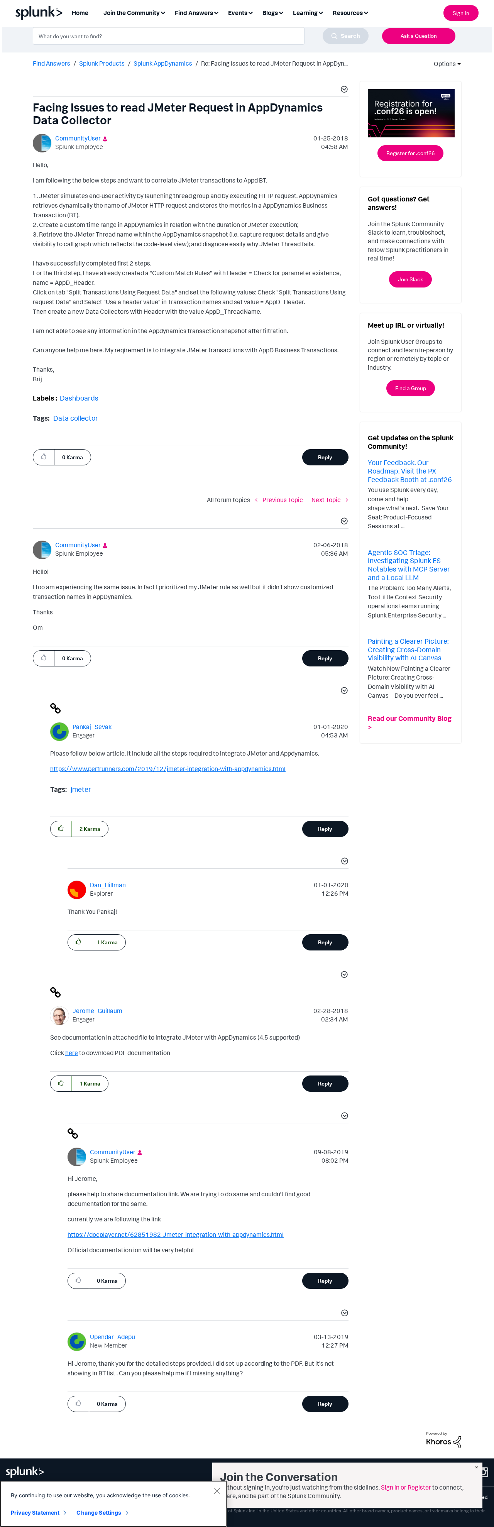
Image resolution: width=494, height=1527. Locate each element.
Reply (325, 457)
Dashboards (79, 397)
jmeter (81, 789)
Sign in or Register (406, 1487)
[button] (343, 90)
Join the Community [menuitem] (131, 13)
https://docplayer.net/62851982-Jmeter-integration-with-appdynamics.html (176, 1234)
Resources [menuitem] (348, 13)
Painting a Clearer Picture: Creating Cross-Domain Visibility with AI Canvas (408, 649)
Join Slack (410, 279)
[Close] (217, 1491)
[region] (113, 1504)
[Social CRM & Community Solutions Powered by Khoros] (443, 1439)
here (71, 1053)
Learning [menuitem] (305, 13)
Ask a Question (419, 35)
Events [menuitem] (237, 13)
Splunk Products (102, 63)
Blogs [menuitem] (270, 13)
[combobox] (201, 36)
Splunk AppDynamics (163, 63)
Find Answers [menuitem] (194, 13)
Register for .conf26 (410, 153)
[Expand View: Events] (250, 12)
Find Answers (51, 63)
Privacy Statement (35, 1512)
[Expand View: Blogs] (281, 12)
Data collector (75, 418)
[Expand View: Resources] (366, 12)
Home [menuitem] (80, 13)
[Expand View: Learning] (321, 12)
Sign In (461, 13)
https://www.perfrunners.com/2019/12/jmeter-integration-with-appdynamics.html (168, 769)
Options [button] (442, 64)
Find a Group (410, 388)
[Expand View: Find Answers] (216, 12)
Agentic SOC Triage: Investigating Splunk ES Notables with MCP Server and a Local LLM (409, 565)
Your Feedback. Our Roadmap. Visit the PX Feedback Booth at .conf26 (410, 470)
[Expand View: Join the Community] (163, 12)
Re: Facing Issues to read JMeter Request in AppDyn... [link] (274, 63)
